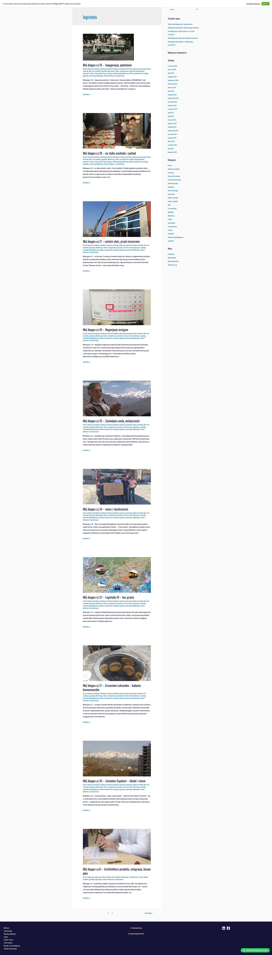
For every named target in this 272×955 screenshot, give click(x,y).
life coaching (144, 73)
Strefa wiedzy (8, 942)
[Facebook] (228, 928)
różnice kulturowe (109, 76)
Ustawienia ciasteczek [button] (253, 4)
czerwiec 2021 (172, 145)
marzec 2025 (172, 69)
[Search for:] (184, 9)
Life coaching (96, 71)
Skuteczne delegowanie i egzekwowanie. (180, 24)
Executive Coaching (112, 69)
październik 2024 (173, 80)
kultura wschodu (134, 73)
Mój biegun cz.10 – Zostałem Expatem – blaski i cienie (114, 780)
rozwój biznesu (124, 71)
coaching (109, 73)
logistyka (104, 71)
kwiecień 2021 (172, 152)
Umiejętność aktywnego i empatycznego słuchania (183, 27)
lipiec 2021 (171, 141)
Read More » (86, 94)
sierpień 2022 (172, 105)
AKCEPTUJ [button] (265, 4)
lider (90, 71)
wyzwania (86, 73)
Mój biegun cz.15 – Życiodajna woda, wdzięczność (111, 420)
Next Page (149, 913)
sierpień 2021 (172, 138)
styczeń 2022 (172, 120)
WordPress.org (172, 265)
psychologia (171, 223)
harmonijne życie (173, 183)
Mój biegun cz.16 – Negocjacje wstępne (105, 329)
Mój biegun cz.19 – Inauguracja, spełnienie (107, 65)
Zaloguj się (171, 254)
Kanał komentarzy (173, 261)
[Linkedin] (223, 928)
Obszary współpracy (10, 934)
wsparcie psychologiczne (136, 71)
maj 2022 (171, 112)
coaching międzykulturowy (120, 73)
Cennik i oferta (8, 940)
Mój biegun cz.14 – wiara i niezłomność (105, 509)
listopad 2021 (172, 127)
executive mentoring (125, 69)
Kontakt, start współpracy (12, 945)
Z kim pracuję (8, 931)
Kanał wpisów (172, 257)
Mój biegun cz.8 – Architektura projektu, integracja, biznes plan (117, 871)
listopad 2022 (172, 94)
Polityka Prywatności (10, 948)
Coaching (103, 69)
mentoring (92, 76)
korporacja (142, 69)
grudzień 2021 (172, 123)
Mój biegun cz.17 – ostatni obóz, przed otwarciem (111, 241)
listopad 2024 (172, 76)
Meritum (6, 928)
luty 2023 (171, 91)
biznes (85, 69)
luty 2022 (171, 116)
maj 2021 (171, 148)
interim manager (173, 190)
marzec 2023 (172, 87)
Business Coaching (93, 69)
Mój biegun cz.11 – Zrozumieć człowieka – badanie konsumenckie (112, 687)
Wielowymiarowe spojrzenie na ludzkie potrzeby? (183, 38)
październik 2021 (173, 130)
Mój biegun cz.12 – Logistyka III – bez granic (108, 597)
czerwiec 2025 (172, 66)
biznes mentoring (100, 73)
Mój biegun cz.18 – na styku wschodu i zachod (109, 153)
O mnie (117, 71)
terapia (170, 230)
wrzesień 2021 (172, 134)
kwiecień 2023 (172, 84)
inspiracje (135, 69)
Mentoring (111, 71)
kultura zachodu (173, 201)
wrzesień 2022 (172, 102)
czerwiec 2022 (172, 109)
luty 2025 (171, 73)
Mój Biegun (99, 76)
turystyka (171, 233)
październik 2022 (173, 98)
